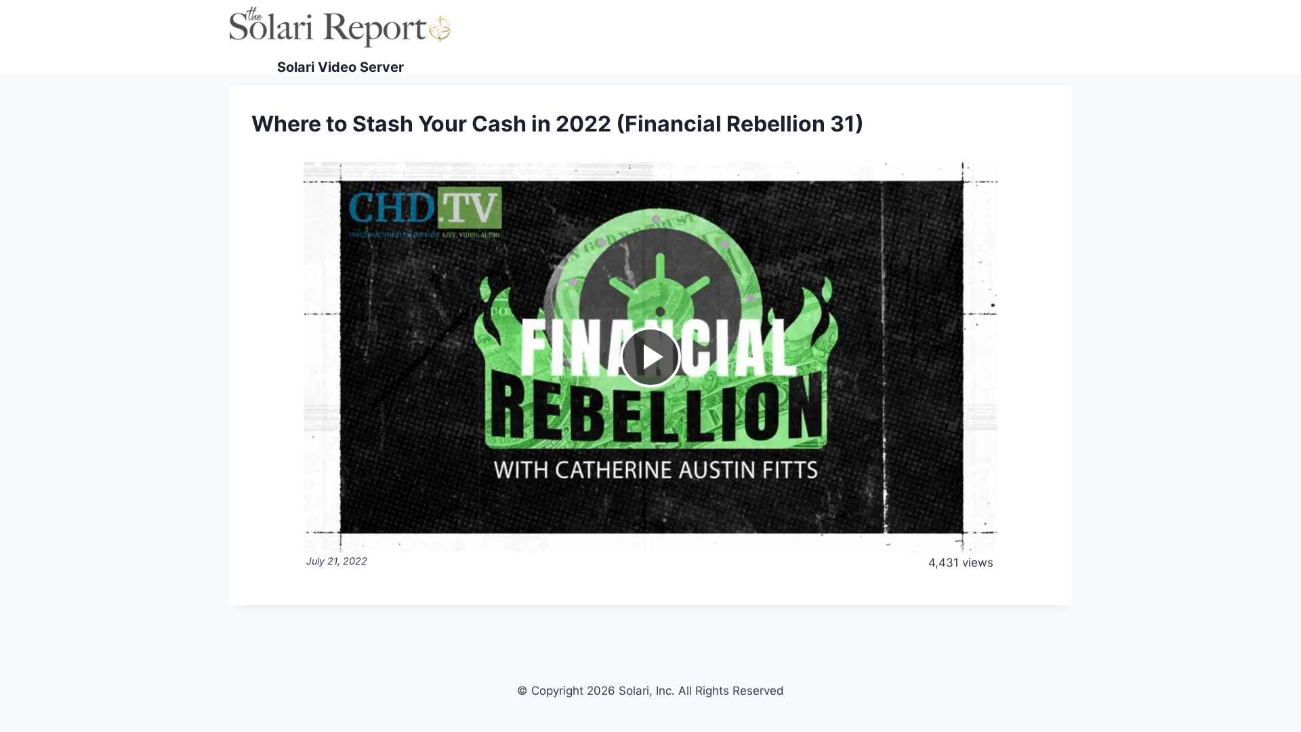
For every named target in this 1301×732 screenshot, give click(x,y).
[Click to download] (986, 173)
